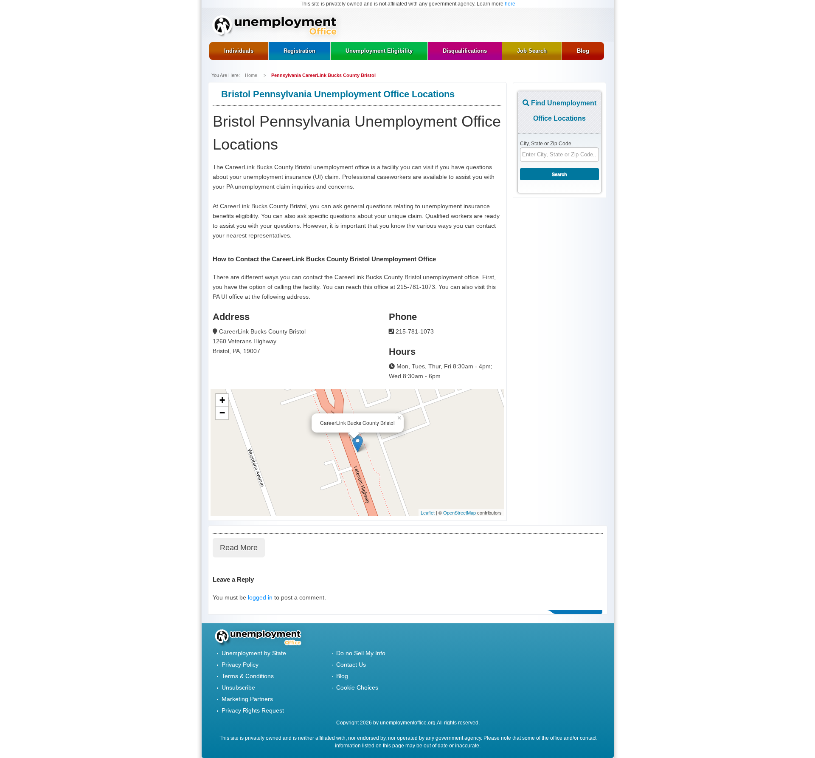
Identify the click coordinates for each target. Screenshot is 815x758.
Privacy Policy (240, 664)
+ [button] (222, 400)
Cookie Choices (357, 687)
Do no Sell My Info (360, 653)
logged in (260, 597)
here (510, 4)
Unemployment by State (254, 653)
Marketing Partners (247, 699)
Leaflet (428, 512)
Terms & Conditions (248, 676)
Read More (239, 547)
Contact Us (351, 664)
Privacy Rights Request (253, 710)
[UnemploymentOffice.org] (277, 27)
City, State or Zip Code (545, 144)
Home (252, 75)
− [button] (222, 412)
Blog (342, 676)
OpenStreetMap (459, 512)
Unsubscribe (238, 687)
